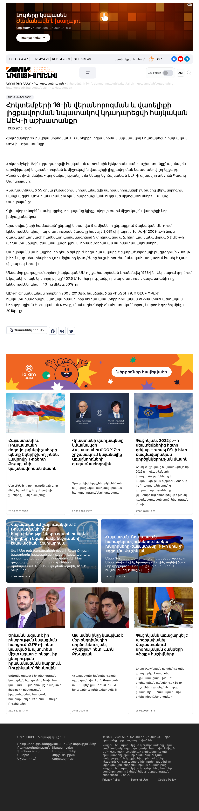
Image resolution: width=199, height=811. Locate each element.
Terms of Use (139, 779)
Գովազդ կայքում (51, 737)
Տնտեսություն (28, 751)
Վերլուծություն (63, 755)
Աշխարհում (26, 758)
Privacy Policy (111, 779)
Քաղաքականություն (20, 97)
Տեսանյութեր (62, 747)
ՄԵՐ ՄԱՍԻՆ (26, 737)
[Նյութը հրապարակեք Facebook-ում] (53, 331)
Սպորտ (23, 755)
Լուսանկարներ (64, 751)
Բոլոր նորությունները (34, 744)
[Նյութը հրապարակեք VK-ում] (62, 331)
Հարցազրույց (63, 758)
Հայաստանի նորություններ (74, 744)
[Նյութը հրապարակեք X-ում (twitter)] (71, 331)
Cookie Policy (167, 779)
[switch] (167, 73)
